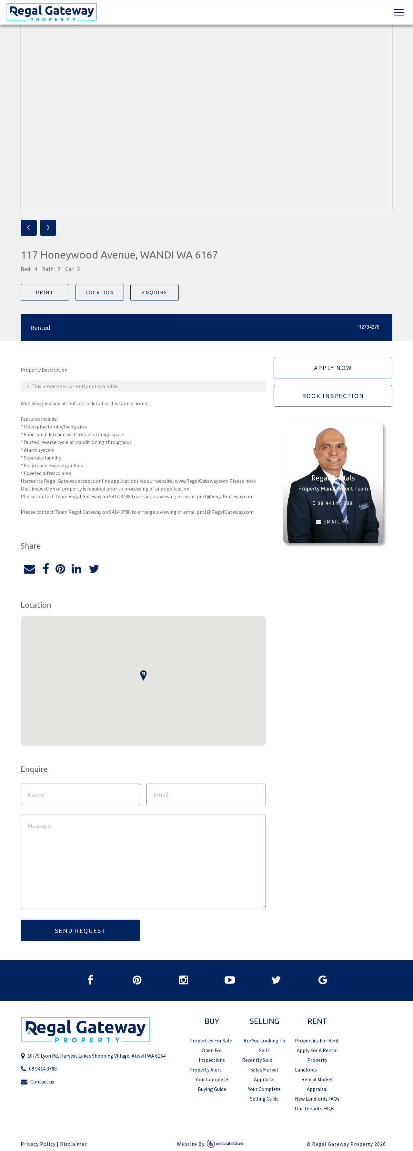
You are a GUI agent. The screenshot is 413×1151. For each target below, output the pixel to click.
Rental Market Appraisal (317, 1084)
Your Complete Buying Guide (212, 1084)
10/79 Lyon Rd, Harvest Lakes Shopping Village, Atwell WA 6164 (96, 1055)
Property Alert (205, 1069)
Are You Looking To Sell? (264, 1045)
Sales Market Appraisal (264, 1074)
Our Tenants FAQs (314, 1108)
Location (100, 292)
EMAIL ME (336, 521)
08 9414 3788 (334, 503)
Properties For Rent (317, 1040)
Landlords (306, 1069)
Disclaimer (73, 1144)
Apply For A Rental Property (317, 1055)
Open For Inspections (212, 1055)
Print (45, 292)
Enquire (154, 292)
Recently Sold (257, 1060)
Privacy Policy (38, 1144)
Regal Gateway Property (349, 1144)
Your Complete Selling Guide (264, 1094)
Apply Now (333, 368)
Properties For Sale (210, 1040)
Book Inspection (333, 396)
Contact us (42, 1081)
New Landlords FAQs (317, 1098)
